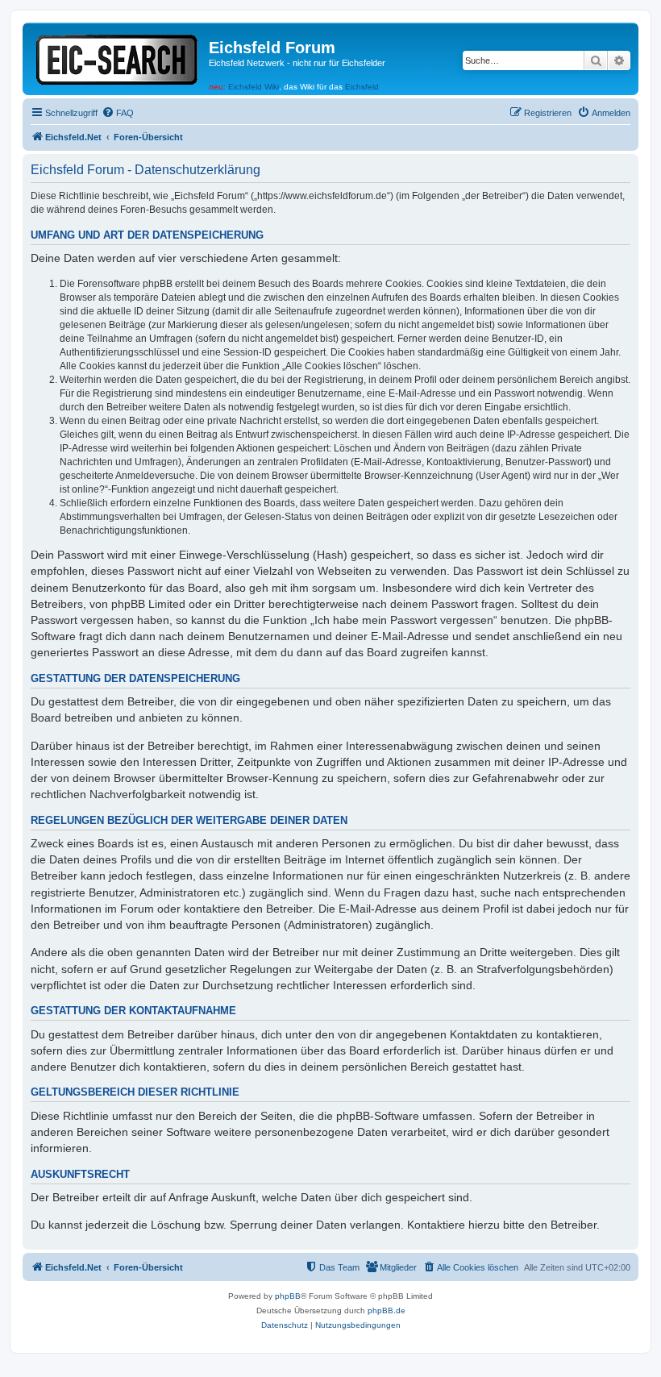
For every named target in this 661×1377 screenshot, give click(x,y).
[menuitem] (118, 113)
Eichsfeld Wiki (253, 86)
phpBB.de (386, 1310)
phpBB (288, 1296)
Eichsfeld (362, 86)
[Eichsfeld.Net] (118, 57)
